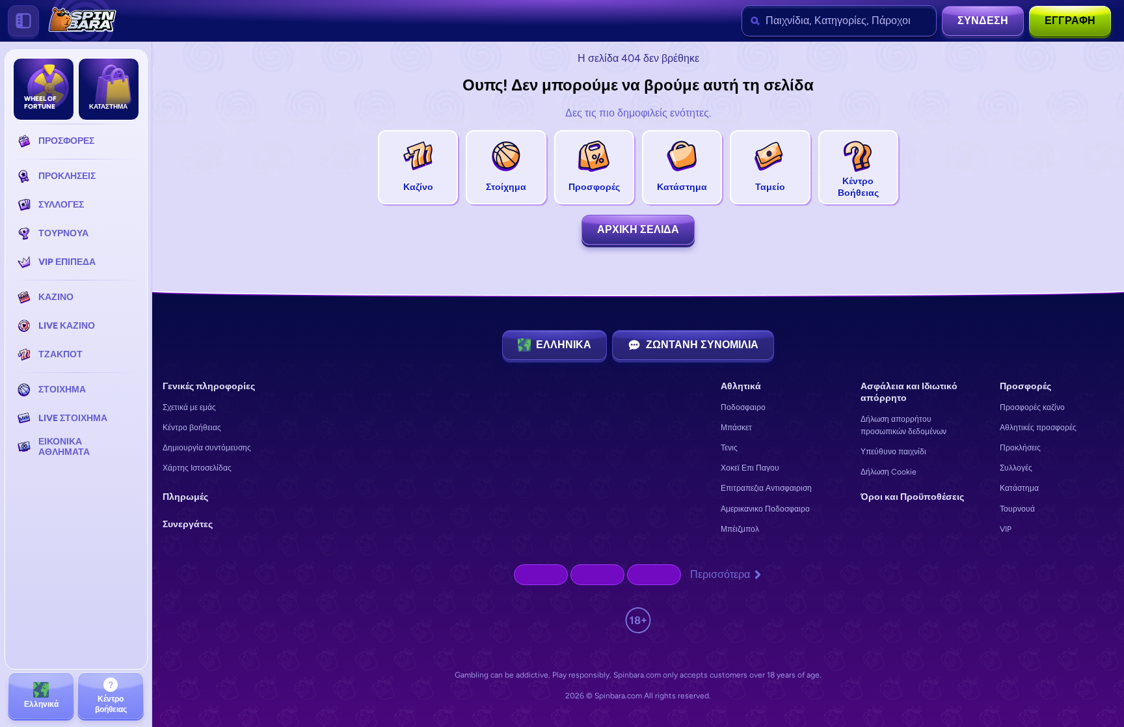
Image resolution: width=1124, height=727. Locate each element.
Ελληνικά (563, 344)
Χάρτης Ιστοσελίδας (197, 468)
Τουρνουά (1017, 509)
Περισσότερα (720, 574)
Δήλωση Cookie (889, 471)
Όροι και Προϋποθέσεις (912, 496)
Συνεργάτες (188, 524)
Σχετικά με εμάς (189, 407)
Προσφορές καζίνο (1032, 407)
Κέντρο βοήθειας (192, 427)
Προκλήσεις (1020, 447)
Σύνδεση (982, 20)
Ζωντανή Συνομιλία (702, 344)
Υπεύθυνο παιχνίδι (893, 451)
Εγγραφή (1070, 20)
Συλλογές (1016, 468)
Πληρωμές (185, 496)
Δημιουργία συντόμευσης (207, 447)
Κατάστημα (1019, 488)
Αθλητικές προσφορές (1038, 427)
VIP (1005, 529)
